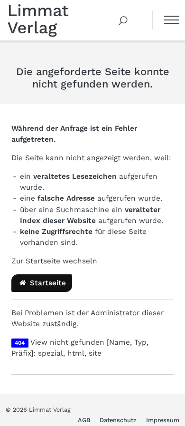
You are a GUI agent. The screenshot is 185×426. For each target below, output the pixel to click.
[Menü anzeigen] (165, 19)
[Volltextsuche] (123, 20)
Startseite (47, 283)
